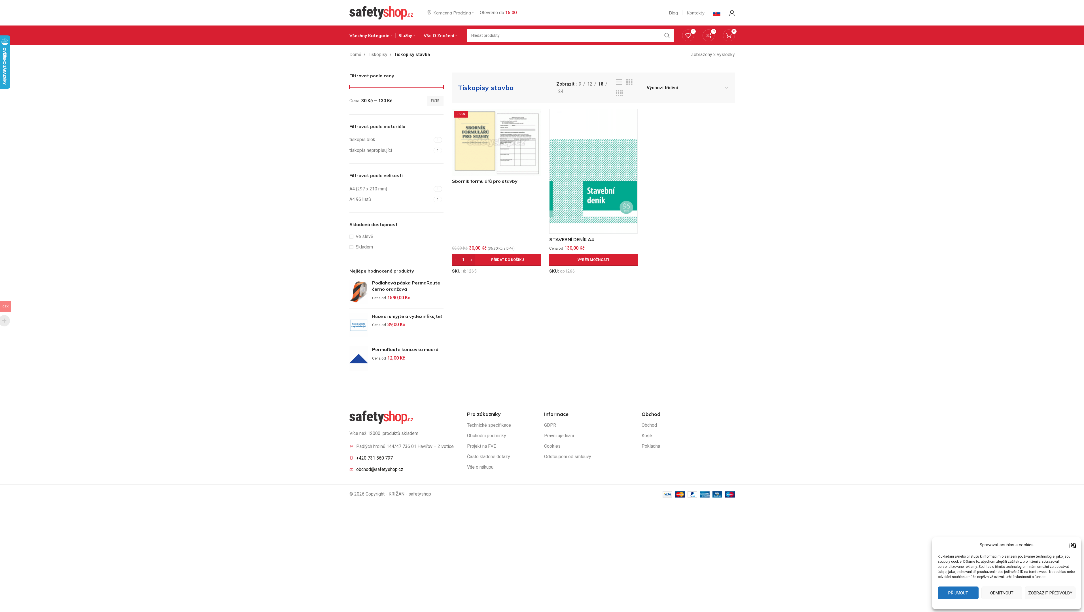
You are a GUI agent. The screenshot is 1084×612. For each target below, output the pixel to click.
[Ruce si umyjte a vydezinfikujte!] (358, 325)
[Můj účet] (732, 12)
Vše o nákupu (480, 467)
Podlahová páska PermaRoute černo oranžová (406, 286)
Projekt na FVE (481, 446)
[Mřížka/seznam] (629, 82)
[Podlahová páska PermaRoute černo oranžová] (358, 292)
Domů (355, 54)
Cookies (552, 446)
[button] (1072, 545)
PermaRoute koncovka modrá (405, 349)
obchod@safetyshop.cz (379, 469)
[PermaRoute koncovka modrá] (358, 358)
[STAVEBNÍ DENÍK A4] (593, 171)
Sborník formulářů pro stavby (484, 181)
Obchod (649, 425)
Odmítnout (1001, 593)
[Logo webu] (381, 12)
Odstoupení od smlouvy (567, 456)
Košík (647, 435)
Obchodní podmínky (486, 435)
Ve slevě (364, 236)
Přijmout (958, 593)
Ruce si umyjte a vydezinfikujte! (407, 316)
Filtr (435, 101)
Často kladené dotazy (488, 456)
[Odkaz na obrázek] (381, 417)
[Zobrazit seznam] (619, 82)
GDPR (550, 425)
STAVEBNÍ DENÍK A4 (571, 239)
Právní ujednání (559, 435)
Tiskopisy (377, 54)
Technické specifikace (489, 425)
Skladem (364, 247)
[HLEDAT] (667, 35)
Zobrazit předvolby (1050, 593)
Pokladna (651, 446)
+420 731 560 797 (374, 458)
